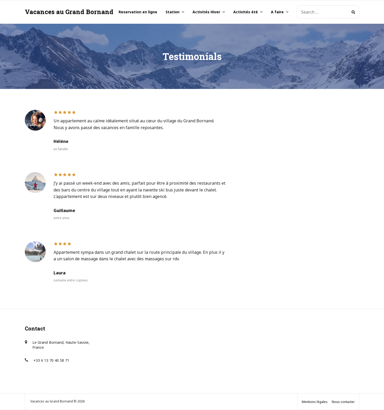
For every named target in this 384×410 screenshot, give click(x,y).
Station (172, 11)
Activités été (245, 11)
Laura (60, 273)
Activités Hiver (206, 11)
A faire (277, 11)
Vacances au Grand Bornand (69, 12)
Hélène (61, 141)
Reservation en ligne (138, 11)
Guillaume (64, 210)
